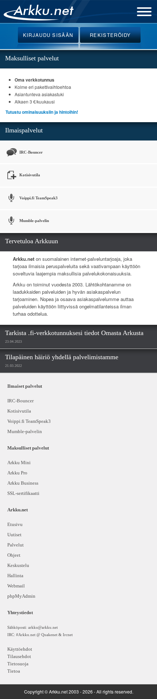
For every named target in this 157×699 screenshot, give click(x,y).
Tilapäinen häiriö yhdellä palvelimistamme (61, 357)
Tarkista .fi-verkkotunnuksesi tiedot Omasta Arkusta (74, 333)
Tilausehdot (19, 656)
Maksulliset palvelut (32, 58)
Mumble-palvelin (33, 220)
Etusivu (15, 524)
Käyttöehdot (19, 649)
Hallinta (15, 575)
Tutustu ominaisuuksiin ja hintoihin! (41, 112)
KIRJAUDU (48, 34)
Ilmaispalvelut (24, 130)
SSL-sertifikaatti (23, 493)
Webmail (16, 586)
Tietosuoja (17, 663)
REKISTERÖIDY (110, 34)
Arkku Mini (19, 462)
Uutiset (14, 534)
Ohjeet (13, 555)
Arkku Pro (17, 473)
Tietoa (13, 671)
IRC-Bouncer (30, 152)
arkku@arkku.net (43, 627)
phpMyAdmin (20, 596)
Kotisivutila (29, 175)
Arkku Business (22, 483)
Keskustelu (18, 565)
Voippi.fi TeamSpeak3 (38, 198)
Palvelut (15, 545)
